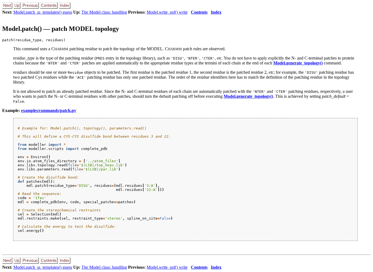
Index (216, 12)
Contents (199, 12)
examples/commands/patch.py (48, 110)
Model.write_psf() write (167, 12)
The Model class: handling (104, 12)
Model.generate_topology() (298, 63)
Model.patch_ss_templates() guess (42, 12)
